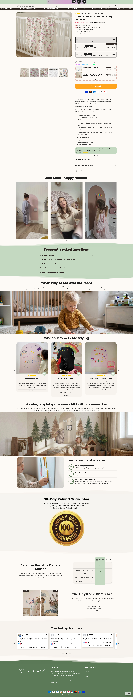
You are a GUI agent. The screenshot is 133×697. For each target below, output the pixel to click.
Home (87, 671)
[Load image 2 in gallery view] (34, 72)
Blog (86, 676)
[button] (109, 6)
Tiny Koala (68, 694)
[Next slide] (99, 79)
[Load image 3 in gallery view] (44, 72)
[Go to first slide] (114, 212)
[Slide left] (18, 40)
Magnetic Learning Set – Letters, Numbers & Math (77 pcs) (93, 74)
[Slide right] (69, 40)
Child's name (79, 59)
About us (88, 674)
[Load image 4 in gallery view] (53, 72)
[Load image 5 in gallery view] (63, 72)
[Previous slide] (93, 79)
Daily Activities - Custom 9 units (91, 68)
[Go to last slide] (14, 371)
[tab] (95, 79)
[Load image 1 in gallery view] (24, 72)
